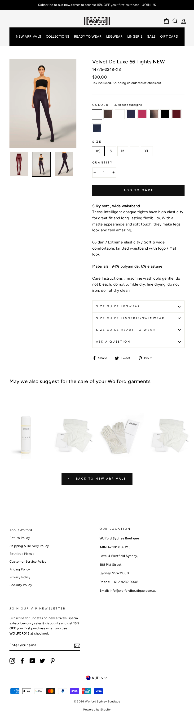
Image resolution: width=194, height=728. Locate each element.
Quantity (102, 162)
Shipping (119, 83)
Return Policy (19, 538)
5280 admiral (97, 128)
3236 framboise (142, 114)
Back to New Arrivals (100, 478)
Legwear (114, 37)
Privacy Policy (20, 577)
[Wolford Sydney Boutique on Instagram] (12, 661)
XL (147, 151)
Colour (117, 104)
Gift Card (169, 37)
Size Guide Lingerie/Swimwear (130, 318)
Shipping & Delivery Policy (29, 546)
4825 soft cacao (108, 114)
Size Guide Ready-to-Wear (125, 329)
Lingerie (135, 37)
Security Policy (20, 585)
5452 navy (131, 114)
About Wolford (20, 530)
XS (98, 151)
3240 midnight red (176, 114)
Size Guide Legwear (118, 306)
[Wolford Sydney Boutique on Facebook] (22, 661)
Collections (58, 37)
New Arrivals (28, 37)
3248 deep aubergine (97, 114)
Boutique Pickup (21, 554)
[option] (97, 5)
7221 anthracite (154, 114)
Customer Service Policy (27, 561)
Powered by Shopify (96, 709)
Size (96, 141)
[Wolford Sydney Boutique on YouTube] (32, 661)
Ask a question (113, 341)
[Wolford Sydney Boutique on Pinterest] (52, 661)
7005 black (165, 114)
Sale (151, 37)
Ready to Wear (88, 37)
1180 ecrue (119, 114)
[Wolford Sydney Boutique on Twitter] (42, 661)
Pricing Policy (19, 569)
